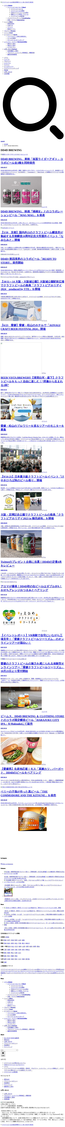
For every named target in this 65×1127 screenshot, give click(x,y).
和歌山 (28, 949)
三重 (5, 949)
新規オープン (11, 29)
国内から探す (11, 43)
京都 (12, 949)
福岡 (5, 959)
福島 (23, 940)
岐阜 (31, 946)
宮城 (12, 940)
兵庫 (19, 949)
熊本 (16, 959)
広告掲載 (6, 73)
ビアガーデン (11, 47)
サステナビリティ (19, 973)
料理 (54, 973)
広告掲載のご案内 (12, 51)
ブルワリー (7, 61)
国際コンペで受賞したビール (19, 14)
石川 (16, 946)
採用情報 (6, 1099)
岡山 (12, 952)
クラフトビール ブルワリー (18, 971)
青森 (5, 940)
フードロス (38, 973)
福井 (20, 946)
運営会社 (6, 1039)
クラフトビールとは (17, 9)
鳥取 (5, 952)
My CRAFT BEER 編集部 (11, 1038)
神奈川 (28, 943)
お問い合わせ (8, 72)
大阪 (16, 949)
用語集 (6, 70)
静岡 (34, 946)
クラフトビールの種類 (17, 11)
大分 (19, 959)
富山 (12, 946)
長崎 (12, 959)
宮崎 (23, 959)
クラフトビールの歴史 (33, 969)
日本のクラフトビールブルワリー (14, 1064)
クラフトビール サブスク (56, 971)
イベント (10, 27)
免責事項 (6, 1045)
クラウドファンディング (11, 68)
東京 (23, 943)
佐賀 (8, 959)
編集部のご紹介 (9, 1086)
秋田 (16, 940)
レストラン (7, 63)
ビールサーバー (9, 66)
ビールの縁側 (11, 38)
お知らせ (10, 25)
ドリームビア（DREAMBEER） (17, 36)
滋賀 (8, 949)
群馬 (12, 943)
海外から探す (11, 45)
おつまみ (50, 973)
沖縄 (5, 962)
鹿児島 (28, 959)
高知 (16, 956)
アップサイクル (30, 973)
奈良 (23, 949)
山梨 (23, 946)
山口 (19, 952)
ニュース (6, 59)
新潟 (9, 946)
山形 (19, 940)
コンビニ (59, 973)
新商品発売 (10, 23)
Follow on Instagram (7, 864)
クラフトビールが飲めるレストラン (37, 971)
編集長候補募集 (12, 54)
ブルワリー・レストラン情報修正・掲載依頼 (21, 52)
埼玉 (16, 943)
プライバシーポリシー (11, 1043)
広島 (16, 952)
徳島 (5, 956)
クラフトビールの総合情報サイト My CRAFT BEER (17, 1124)
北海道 (7, 937)
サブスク (6, 64)
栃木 (8, 943)
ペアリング (44, 973)
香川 (8, 956)
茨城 (5, 943)
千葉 (19, 943)
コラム (6, 57)
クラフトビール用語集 (17, 16)
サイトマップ (8, 1047)
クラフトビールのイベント (48, 969)
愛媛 (12, 956)
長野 (27, 946)
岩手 (8, 940)
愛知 (38, 946)
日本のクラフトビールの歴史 (19, 12)
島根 (8, 952)
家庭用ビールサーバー (7, 973)
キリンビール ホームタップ (15, 40)
